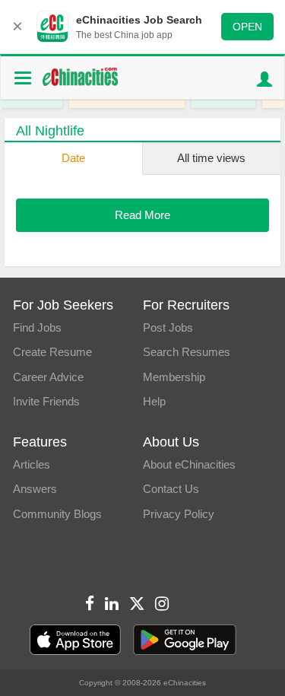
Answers (35, 488)
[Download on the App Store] (75, 640)
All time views (211, 157)
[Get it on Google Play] (185, 640)
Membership (174, 376)
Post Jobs (168, 327)
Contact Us (171, 488)
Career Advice (48, 376)
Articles (31, 464)
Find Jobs (37, 327)
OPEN (247, 27)
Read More (142, 214)
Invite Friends (46, 401)
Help (154, 401)
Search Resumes (186, 351)
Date (73, 157)
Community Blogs (57, 513)
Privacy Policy (178, 513)
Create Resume (52, 351)
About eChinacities (189, 464)
